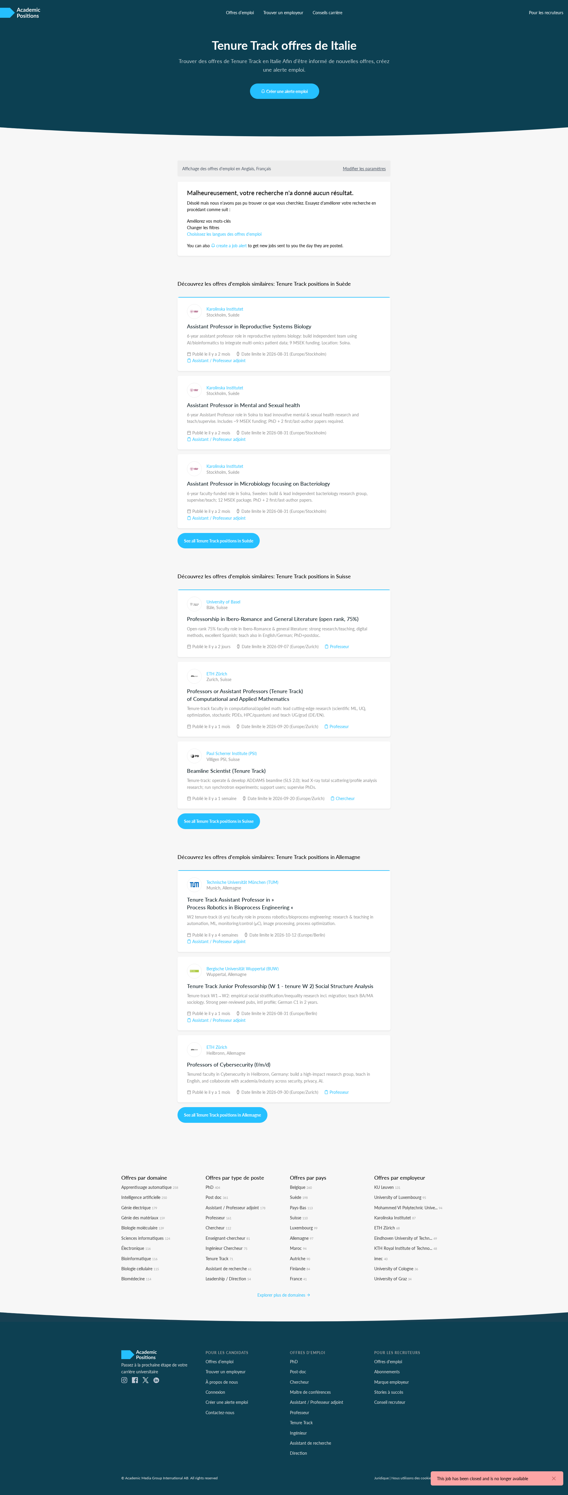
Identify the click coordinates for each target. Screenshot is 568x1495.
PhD (213, 1187)
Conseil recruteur (389, 1402)
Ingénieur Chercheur (226, 1248)
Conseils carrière (327, 12)
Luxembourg (303, 1228)
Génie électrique (139, 1207)
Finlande (300, 1268)
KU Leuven (387, 1187)
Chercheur (345, 798)
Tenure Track (219, 1258)
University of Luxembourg (400, 1197)
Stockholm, (217, 315)
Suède (233, 315)
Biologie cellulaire (140, 1268)
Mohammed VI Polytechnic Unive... (408, 1207)
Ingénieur (298, 1433)
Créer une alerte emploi (287, 91)
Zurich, (213, 679)
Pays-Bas (301, 1207)
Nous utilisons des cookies (412, 1477)
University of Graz (393, 1279)
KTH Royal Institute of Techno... (405, 1248)
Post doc (217, 1197)
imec (381, 1258)
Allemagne (231, 888)
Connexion (215, 1392)
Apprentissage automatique (149, 1187)
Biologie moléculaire (142, 1228)
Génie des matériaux (143, 1218)
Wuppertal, (217, 974)
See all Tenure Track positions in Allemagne (222, 1115)
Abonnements (387, 1371)
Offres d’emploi (240, 12)
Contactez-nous (220, 1412)
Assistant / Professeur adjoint (218, 360)
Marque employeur (391, 1382)
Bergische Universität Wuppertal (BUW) (242, 968)
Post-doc (298, 1371)
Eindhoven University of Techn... (405, 1238)
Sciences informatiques (145, 1238)
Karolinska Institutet (224, 309)
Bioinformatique (139, 1258)
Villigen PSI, (217, 759)
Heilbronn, (216, 1053)
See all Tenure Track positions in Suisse (219, 821)
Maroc (298, 1248)
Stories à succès (388, 1392)
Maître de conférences (310, 1392)
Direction (298, 1453)
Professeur (339, 646)
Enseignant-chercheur (228, 1238)
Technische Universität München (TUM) (242, 882)
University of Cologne (396, 1268)
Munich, (214, 888)
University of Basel (223, 602)
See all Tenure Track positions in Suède (218, 541)
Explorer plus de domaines (281, 1295)
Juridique (381, 1477)
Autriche (300, 1258)
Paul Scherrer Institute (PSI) (231, 753)
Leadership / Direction (228, 1279)
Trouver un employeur (283, 12)
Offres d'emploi (388, 1361)
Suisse (221, 607)
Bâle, (211, 607)
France (298, 1279)
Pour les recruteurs (546, 12)
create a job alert (231, 245)
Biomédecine (136, 1279)
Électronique (136, 1248)
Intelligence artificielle (144, 1197)
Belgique (301, 1187)
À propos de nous (222, 1382)
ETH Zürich (216, 674)
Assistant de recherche (228, 1268)
